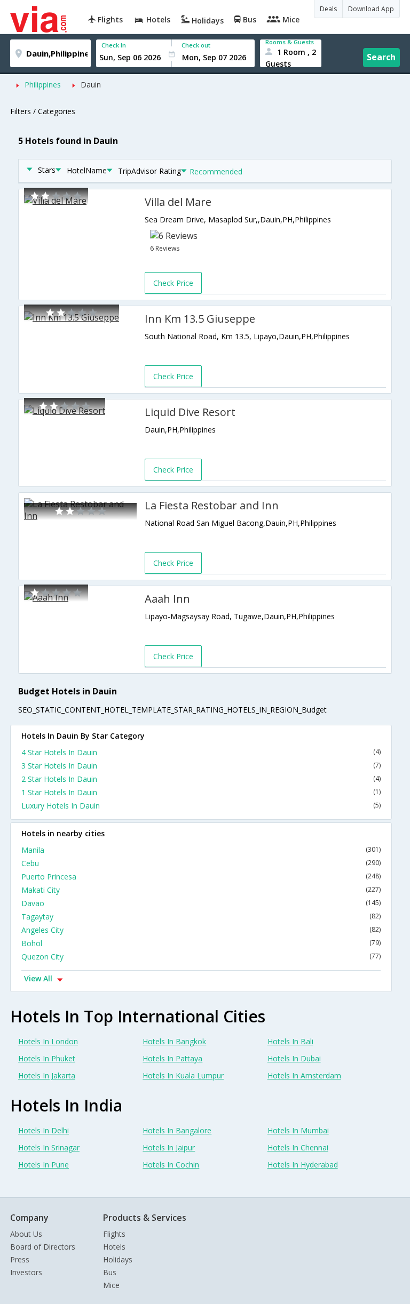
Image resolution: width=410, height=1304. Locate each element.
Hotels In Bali (290, 1041)
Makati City (201, 890)
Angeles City (201, 930)
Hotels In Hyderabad (302, 1164)
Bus (109, 1272)
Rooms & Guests (289, 42)
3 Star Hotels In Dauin (201, 766)
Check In (113, 45)
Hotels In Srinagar (49, 1147)
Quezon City (201, 956)
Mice (111, 1285)
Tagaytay (201, 916)
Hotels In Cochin (171, 1164)
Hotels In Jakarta (46, 1075)
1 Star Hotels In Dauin (201, 792)
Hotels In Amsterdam (304, 1075)
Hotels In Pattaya (172, 1058)
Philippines (43, 84)
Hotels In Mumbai (298, 1130)
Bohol (201, 943)
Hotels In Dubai (294, 1058)
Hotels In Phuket (46, 1058)
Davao (201, 903)
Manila (201, 850)
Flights (114, 1234)
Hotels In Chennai (297, 1147)
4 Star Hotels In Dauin (201, 752)
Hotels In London (48, 1041)
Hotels (114, 1247)
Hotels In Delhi (43, 1130)
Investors (26, 1272)
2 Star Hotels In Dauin (201, 779)
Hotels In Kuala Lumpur (183, 1075)
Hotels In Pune (43, 1164)
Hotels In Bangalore (177, 1130)
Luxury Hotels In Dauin (201, 806)
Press (19, 1259)
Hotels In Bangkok (174, 1041)
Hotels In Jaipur (169, 1147)
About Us (26, 1234)
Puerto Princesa (201, 876)
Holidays (117, 1259)
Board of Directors (42, 1247)
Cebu (201, 863)
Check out (196, 45)
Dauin (91, 84)
